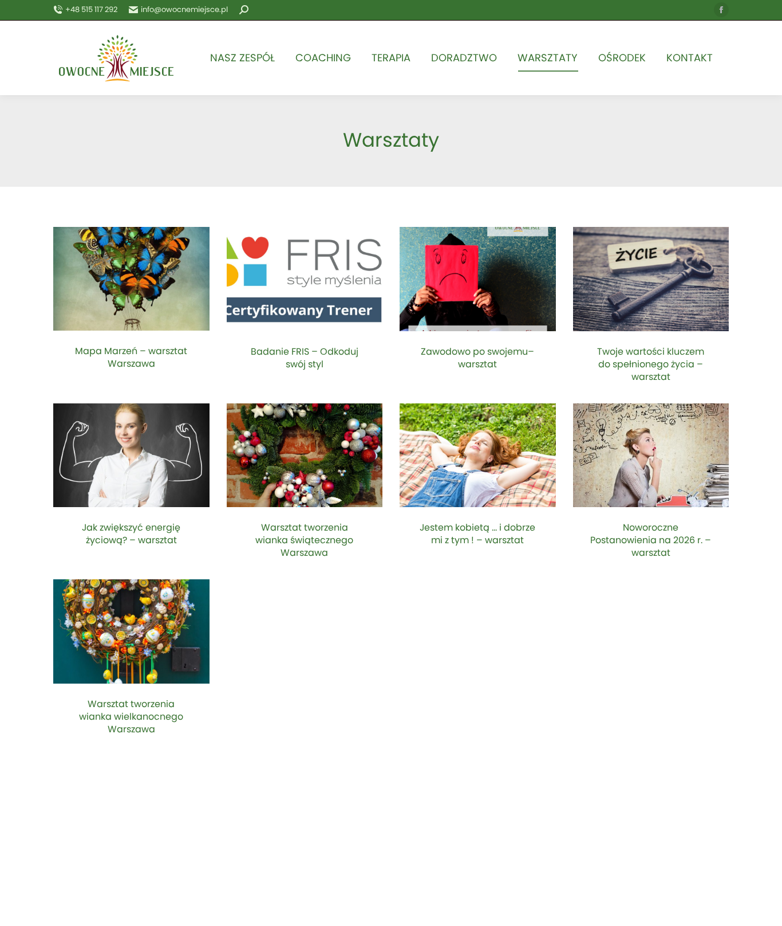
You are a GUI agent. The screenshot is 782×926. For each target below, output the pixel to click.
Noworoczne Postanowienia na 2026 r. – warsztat (650, 540)
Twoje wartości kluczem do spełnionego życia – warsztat (650, 364)
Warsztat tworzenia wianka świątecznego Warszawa (304, 540)
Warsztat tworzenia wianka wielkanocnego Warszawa (131, 717)
